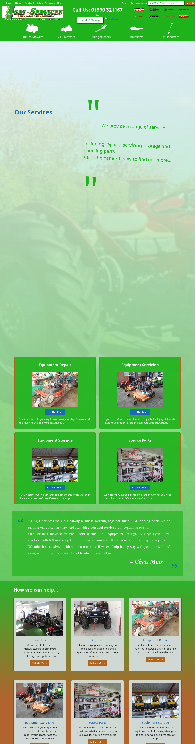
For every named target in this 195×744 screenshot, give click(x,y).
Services (50, 3)
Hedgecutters (97, 37)
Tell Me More (39, 663)
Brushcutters (167, 37)
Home (8, 3)
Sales (39, 3)
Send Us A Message (90, 20)
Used (60, 3)
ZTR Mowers (62, 37)
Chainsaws (132, 37)
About (18, 3)
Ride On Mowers (28, 37)
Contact (29, 3)
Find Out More (55, 412)
